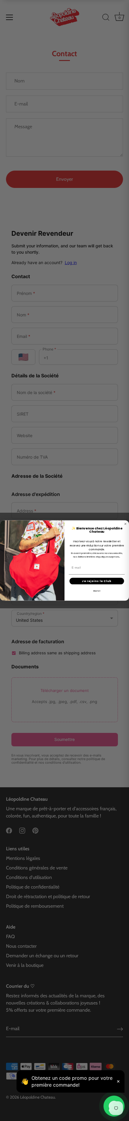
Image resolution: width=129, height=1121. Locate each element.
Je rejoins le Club (96, 581)
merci (96, 591)
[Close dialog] (125, 524)
